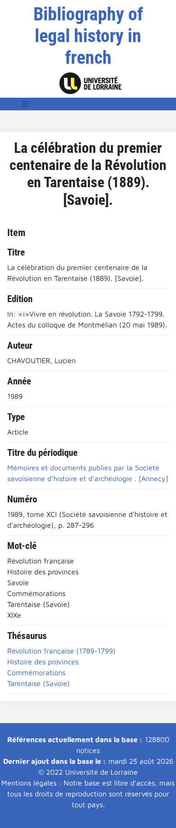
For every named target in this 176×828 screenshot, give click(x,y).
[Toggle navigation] (25, 104)
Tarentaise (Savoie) (38, 683)
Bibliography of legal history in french (88, 36)
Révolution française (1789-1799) (61, 651)
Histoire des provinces (43, 662)
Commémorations (36, 672)
